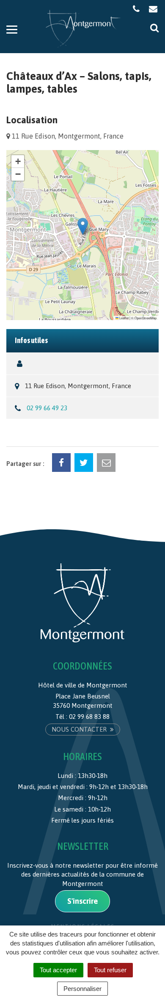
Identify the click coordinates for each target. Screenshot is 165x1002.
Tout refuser (110, 970)
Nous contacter (80, 729)
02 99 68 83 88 (89, 716)
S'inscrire (82, 901)
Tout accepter (58, 970)
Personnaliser (82, 988)
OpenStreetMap (146, 317)
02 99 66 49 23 (47, 408)
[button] (82, 226)
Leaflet (123, 317)
